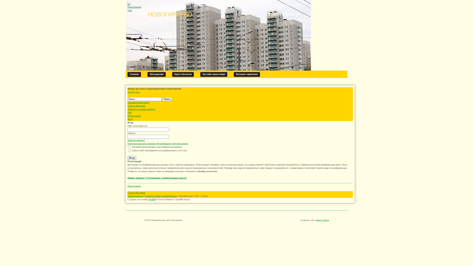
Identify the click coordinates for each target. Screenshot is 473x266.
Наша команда (135, 196)
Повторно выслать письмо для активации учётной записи (157, 143)
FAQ (129, 112)
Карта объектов (183, 74)
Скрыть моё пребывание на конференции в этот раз (159, 150)
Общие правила (136, 178)
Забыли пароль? (136, 140)
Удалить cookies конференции (161, 196)
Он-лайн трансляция (214, 74)
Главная (134, 74)
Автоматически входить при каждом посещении (156, 147)
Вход (130, 119)
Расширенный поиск (138, 102)
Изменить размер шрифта (141, 109)
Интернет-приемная (247, 74)
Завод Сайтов (322, 220)
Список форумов (136, 106)
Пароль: (131, 133)
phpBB (151, 199)
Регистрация (134, 116)
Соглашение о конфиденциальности (166, 178)
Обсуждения (157, 74)
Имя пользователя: (137, 126)
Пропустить (133, 92)
